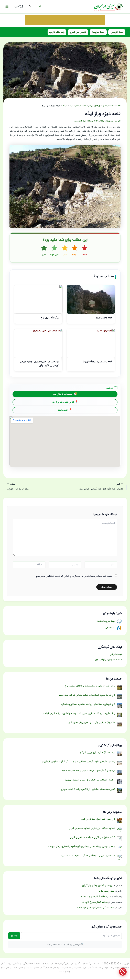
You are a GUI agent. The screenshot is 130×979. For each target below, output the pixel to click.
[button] (39, 6)
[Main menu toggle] (6, 6)
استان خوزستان (78, 106)
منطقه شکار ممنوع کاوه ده (94, 897)
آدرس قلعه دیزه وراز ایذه (63, 402)
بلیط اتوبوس (117, 32)
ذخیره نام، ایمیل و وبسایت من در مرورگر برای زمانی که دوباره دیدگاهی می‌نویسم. (74, 576)
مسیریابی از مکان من (62, 394)
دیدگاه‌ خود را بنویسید (83, 121)
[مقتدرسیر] (65, 20)
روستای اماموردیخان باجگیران (97, 885)
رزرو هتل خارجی (56, 32)
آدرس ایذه (63, 410)
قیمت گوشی (116, 654)
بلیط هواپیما (98, 32)
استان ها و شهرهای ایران (101, 106)
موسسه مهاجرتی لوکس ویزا (108, 660)
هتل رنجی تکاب (106, 891)
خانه (118, 106)
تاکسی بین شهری (78, 32)
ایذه (65, 106)
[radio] (84, 250)
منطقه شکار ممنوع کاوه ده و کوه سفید (95, 908)
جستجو (14, 936)
